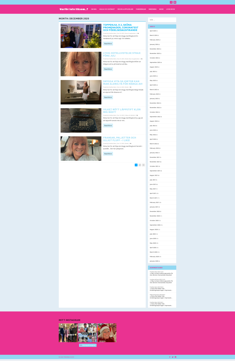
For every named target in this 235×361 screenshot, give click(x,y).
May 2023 (153, 80)
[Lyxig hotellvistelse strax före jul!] (81, 64)
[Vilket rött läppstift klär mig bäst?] (81, 120)
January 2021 (154, 207)
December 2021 (155, 157)
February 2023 (154, 94)
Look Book (170, 9)
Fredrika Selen (112, 33)
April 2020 (153, 247)
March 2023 (153, 89)
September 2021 (155, 171)
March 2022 (153, 144)
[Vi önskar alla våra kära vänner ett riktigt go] (68, 332)
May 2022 (153, 135)
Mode (161, 9)
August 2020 (154, 229)
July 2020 (153, 234)
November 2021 (155, 162)
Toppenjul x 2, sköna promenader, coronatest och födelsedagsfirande (120, 27)
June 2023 (153, 76)
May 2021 (153, 189)
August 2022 (154, 121)
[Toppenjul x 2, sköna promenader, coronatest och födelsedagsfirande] (81, 36)
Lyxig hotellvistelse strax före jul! (122, 54)
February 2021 (154, 202)
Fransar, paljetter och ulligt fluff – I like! (119, 139)
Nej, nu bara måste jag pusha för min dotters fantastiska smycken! (161, 274)
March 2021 (153, 198)
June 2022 (153, 130)
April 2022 (153, 139)
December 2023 (155, 49)
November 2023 (155, 53)
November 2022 (155, 107)
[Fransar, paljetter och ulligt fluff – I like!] (81, 148)
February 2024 (154, 40)
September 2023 (155, 62)
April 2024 (153, 31)
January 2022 (154, 153)
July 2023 (153, 71)
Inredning (153, 9)
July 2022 (153, 125)
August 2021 (154, 175)
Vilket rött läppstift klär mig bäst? (122, 110)
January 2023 (154, 98)
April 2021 (153, 193)
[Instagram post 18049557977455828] (107, 332)
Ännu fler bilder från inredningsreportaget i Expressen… (161, 289)
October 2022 (154, 112)
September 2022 (155, 116)
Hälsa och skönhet (107, 9)
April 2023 (153, 85)
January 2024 (154, 44)
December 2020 (155, 211)
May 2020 (153, 243)
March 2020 (153, 252)
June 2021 (153, 184)
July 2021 (153, 180)
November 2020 (155, 216)
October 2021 (154, 166)
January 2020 (154, 261)
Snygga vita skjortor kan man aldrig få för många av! (123, 82)
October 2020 (154, 220)
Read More (108, 44)
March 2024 (153, 35)
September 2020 (155, 225)
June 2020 (153, 238)
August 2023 (154, 67)
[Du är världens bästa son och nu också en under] (87, 332)
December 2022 (155, 103)
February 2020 (154, 256)
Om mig (94, 9)
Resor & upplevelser (125, 9)
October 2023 (154, 58)
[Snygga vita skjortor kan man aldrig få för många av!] (81, 92)
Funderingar (141, 9)
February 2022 (154, 148)
